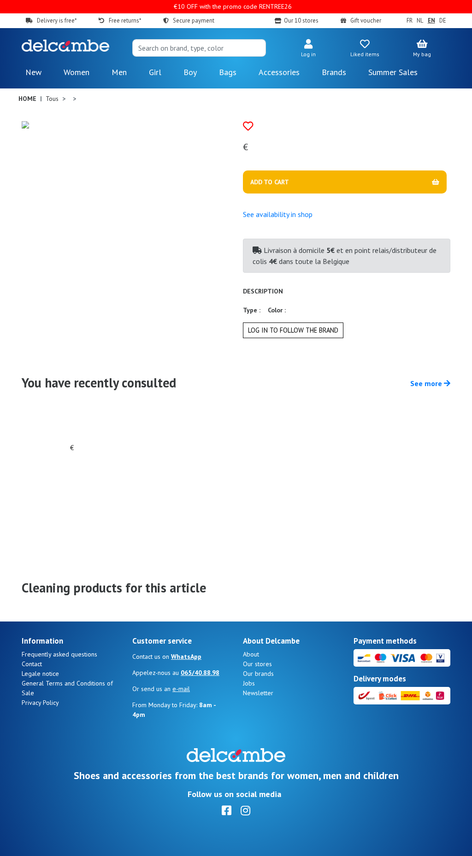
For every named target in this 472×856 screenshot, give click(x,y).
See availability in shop (278, 214)
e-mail (181, 689)
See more (427, 383)
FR (409, 20)
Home (27, 98)
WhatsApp (186, 656)
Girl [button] (155, 72)
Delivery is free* (57, 20)
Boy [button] (190, 72)
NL (420, 20)
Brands (334, 72)
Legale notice (40, 673)
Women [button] (76, 72)
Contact (32, 664)
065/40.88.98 (200, 672)
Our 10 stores (301, 20)
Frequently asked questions (59, 654)
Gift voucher (365, 20)
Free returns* (125, 20)
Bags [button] (227, 72)
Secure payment (193, 20)
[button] (308, 49)
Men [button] (119, 72)
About (251, 654)
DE (442, 20)
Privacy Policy (40, 702)
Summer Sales (393, 72)
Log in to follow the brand (293, 330)
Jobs (249, 683)
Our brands (258, 673)
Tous (52, 98)
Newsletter (258, 693)
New (33, 72)
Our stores (257, 664)
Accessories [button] (279, 72)
